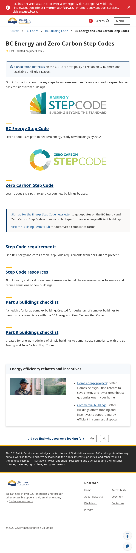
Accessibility (119, 490)
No (104, 438)
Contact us (118, 503)
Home (87, 490)
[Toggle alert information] (91, 21)
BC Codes (32, 31)
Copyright (117, 496)
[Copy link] (127, 546)
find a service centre (21, 501)
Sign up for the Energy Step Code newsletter (41, 214)
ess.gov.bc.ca (28, 11)
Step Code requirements (31, 246)
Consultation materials (29, 67)
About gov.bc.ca (93, 496)
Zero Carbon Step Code (29, 185)
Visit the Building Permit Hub (30, 227)
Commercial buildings (91, 405)
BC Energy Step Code (27, 128)
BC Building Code (56, 31)
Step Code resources (27, 272)
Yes (92, 438)
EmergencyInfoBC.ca (58, 8)
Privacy (88, 509)
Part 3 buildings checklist (32, 302)
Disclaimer (90, 503)
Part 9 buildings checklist (32, 332)
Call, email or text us (48, 497)
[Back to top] (127, 535)
